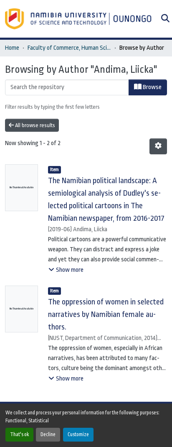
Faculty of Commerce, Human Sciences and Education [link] (69, 47)
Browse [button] (152, 87)
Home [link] (12, 47)
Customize (78, 434)
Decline (48, 434)
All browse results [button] (34, 125)
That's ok (19, 434)
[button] (79, 18)
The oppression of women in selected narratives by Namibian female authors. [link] (106, 314)
